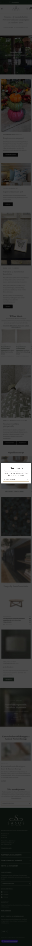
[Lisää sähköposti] (27, 480)
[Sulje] (29, 464)
